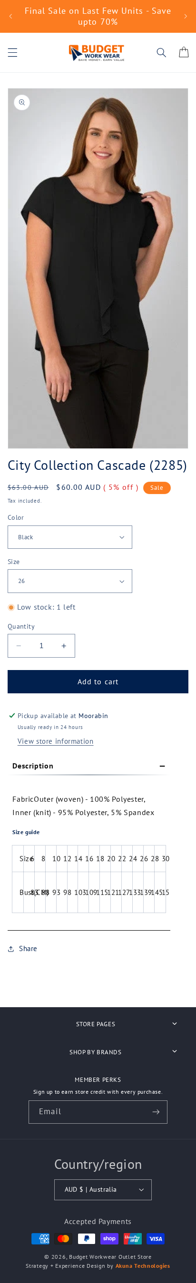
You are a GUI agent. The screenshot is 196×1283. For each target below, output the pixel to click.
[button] (12, 52)
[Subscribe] (156, 1112)
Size (14, 561)
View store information (56, 741)
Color (16, 517)
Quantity (21, 626)
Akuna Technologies (143, 1265)
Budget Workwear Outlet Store (110, 1256)
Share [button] (28, 948)
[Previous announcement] (10, 16)
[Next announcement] (185, 16)
